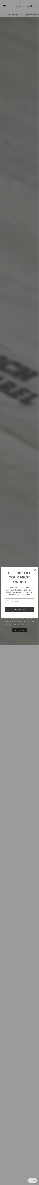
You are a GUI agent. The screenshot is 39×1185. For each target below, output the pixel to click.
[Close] (35, 569)
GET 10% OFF (19, 609)
